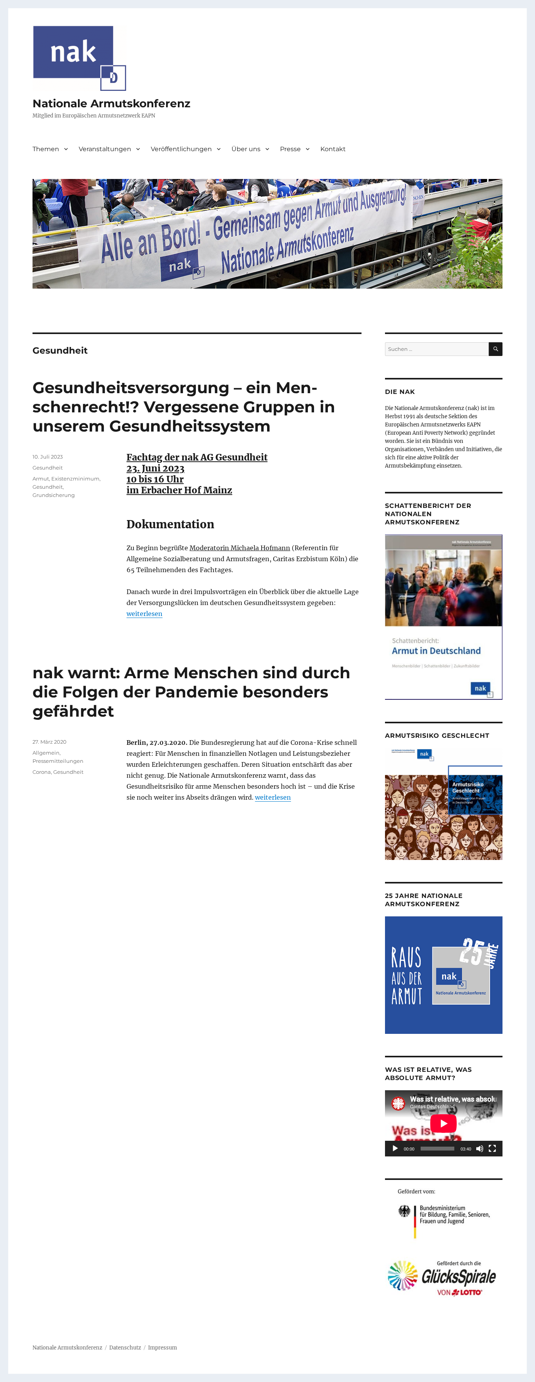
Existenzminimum (75, 478)
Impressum (162, 1347)
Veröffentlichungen (181, 149)
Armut (41, 478)
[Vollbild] (492, 1149)
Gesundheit (48, 467)
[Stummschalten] (480, 1149)
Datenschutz (125, 1347)
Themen (46, 149)
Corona (42, 772)
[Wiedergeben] (395, 1149)
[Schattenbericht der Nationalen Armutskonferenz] (443, 617)
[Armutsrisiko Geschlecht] (443, 803)
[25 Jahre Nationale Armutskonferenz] (443, 975)
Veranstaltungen (105, 149)
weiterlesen (145, 614)
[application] (443, 1123)
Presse (290, 149)
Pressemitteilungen (58, 761)
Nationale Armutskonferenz (111, 103)
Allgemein (46, 753)
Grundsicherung (54, 495)
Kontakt (333, 149)
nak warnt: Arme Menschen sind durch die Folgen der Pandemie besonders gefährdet (192, 692)
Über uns (245, 149)
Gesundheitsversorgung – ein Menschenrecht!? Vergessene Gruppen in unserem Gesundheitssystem (184, 406)
